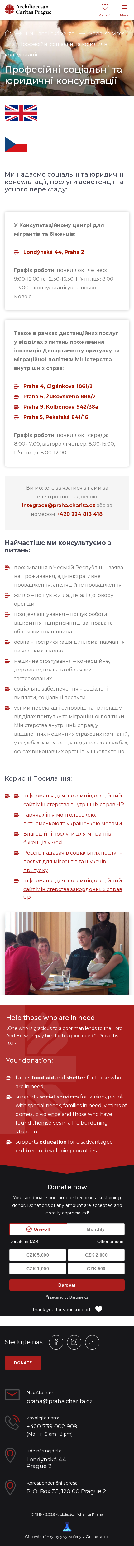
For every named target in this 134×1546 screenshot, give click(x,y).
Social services (106, 33)
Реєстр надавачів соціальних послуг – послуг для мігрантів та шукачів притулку (72, 861)
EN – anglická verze (50, 33)
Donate (23, 1362)
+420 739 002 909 (51, 1426)
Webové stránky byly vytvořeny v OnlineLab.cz (67, 1536)
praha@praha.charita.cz (59, 1401)
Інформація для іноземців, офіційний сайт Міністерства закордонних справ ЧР (72, 889)
